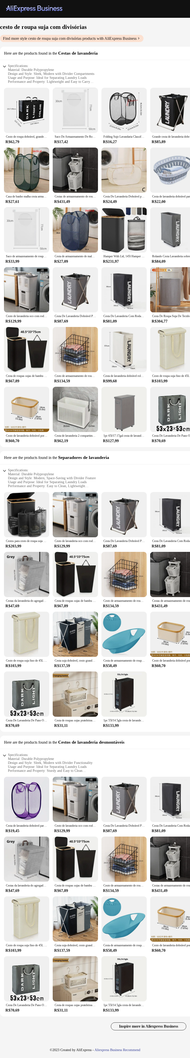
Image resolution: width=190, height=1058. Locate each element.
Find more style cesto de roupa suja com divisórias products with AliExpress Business (70, 38)
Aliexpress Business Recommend (117, 1050)
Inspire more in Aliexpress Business (148, 1026)
